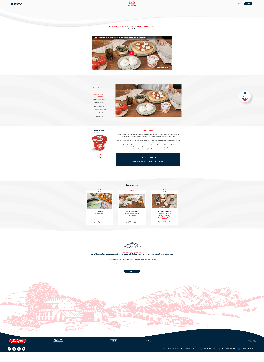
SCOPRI (114, 341)
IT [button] (240, 3)
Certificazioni (149, 341)
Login (248, 4)
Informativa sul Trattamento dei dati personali (145, 259)
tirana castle (3, 352)
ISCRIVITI (132, 271)
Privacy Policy (252, 341)
